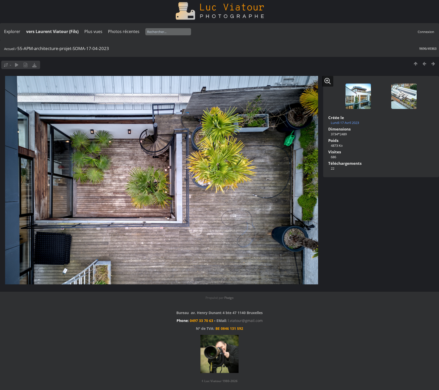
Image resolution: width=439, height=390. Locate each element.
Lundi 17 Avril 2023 (345, 122)
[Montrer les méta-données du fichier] (25, 65)
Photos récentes (123, 31)
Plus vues (93, 31)
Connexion (426, 31)
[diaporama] (16, 65)
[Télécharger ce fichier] (34, 65)
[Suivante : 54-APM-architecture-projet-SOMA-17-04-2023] (433, 64)
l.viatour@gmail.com (245, 320)
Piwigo (228, 298)
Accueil (9, 48)
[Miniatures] (415, 64)
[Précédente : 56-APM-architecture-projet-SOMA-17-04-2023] (424, 64)
